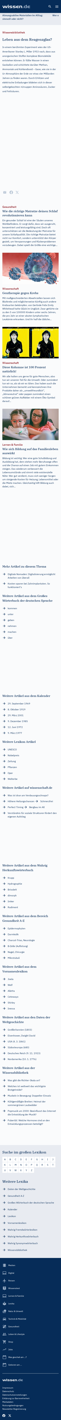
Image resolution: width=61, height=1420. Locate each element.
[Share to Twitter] (17, 192)
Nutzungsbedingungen (12, 1405)
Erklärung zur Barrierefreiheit (15, 1398)
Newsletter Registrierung (14, 1409)
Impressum (7, 1387)
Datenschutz (8, 1391)
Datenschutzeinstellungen (14, 1395)
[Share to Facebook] (11, 192)
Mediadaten (7, 1402)
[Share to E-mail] (5, 192)
